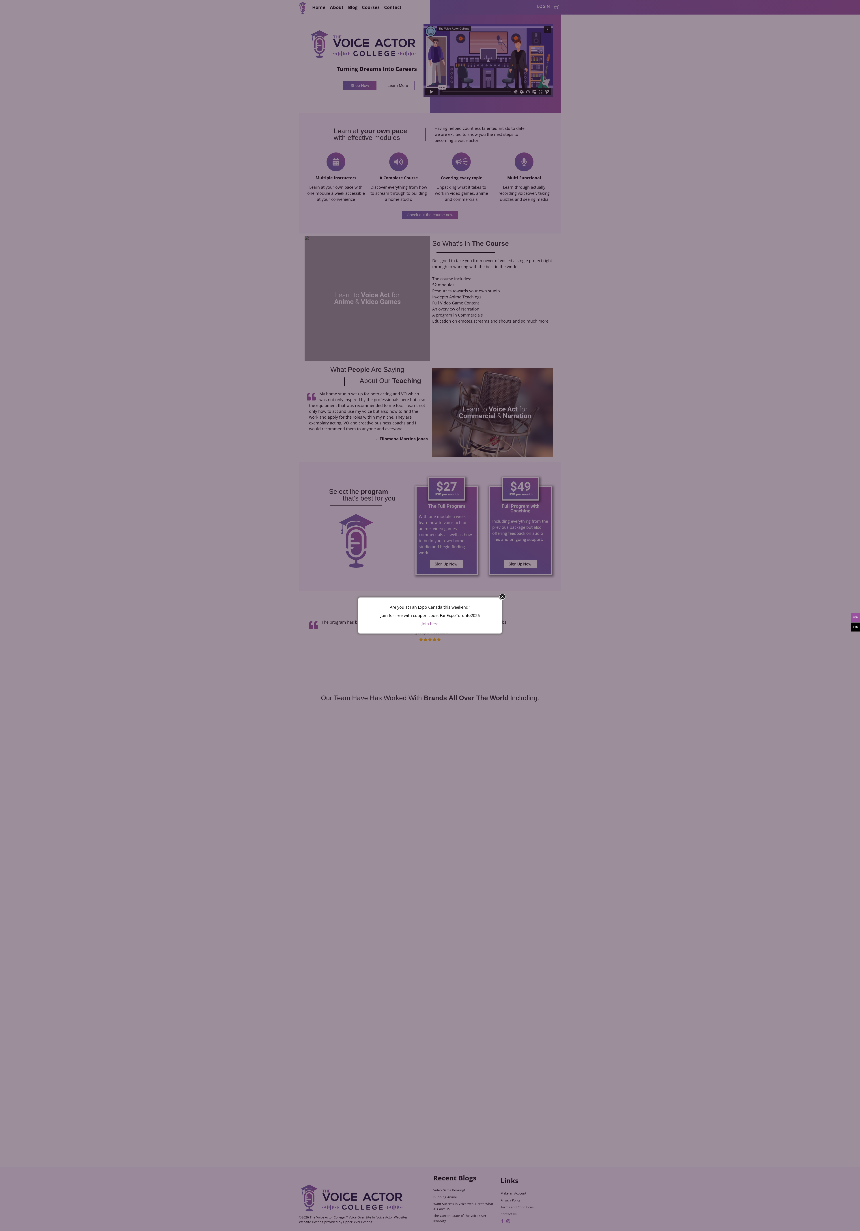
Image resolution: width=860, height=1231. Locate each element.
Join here (430, 623)
